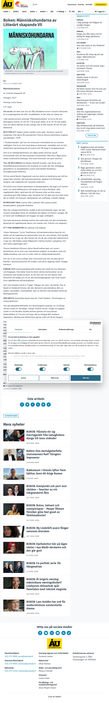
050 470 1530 (11, 671)
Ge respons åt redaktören (14, 386)
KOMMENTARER (11, 416)
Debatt (43, 12)
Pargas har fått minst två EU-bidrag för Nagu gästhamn (89, 36)
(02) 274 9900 (11, 656)
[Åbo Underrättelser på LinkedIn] (63, 633)
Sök (73, 12)
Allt (52, 12)
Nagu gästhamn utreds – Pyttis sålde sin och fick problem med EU (92, 172)
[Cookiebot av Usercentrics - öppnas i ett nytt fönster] (91, 323)
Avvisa (23, 378)
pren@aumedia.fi (25, 656)
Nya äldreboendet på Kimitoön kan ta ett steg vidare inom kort (91, 128)
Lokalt (5, 12)
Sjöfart (16, 12)
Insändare (81, 86)
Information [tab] (42, 329)
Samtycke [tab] (18, 329)
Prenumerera (101, 5)
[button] (100, 11)
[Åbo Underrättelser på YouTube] (58, 633)
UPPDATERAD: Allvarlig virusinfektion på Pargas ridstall (91, 183)
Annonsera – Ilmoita (76, 4)
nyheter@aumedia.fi (27, 671)
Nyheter (80, 63)
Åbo (78, 52)
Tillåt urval (54, 378)
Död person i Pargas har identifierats (91, 161)
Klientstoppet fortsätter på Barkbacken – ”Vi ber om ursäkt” (91, 103)
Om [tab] (90, 329)
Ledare (80, 109)
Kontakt (89, 4)
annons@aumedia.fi (26, 663)
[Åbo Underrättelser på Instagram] (52, 633)
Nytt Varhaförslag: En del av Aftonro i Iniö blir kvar (93, 193)
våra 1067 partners (20, 340)
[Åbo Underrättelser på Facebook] (40, 633)
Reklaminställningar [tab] (66, 329)
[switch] (42, 369)
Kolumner (81, 43)
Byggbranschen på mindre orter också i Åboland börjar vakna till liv (93, 151)
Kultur (32, 12)
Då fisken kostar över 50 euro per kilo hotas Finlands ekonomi (91, 91)
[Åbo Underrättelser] (54, 643)
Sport (24, 12)
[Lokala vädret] (34, 4)
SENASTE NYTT (83, 16)
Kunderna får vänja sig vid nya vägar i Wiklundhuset (90, 57)
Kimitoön (81, 75)
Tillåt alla (85, 378)
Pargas (80, 20)
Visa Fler (92, 135)
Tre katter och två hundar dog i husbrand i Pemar (90, 68)
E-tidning (60, 12)
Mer (79, 12)
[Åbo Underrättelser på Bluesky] (46, 633)
